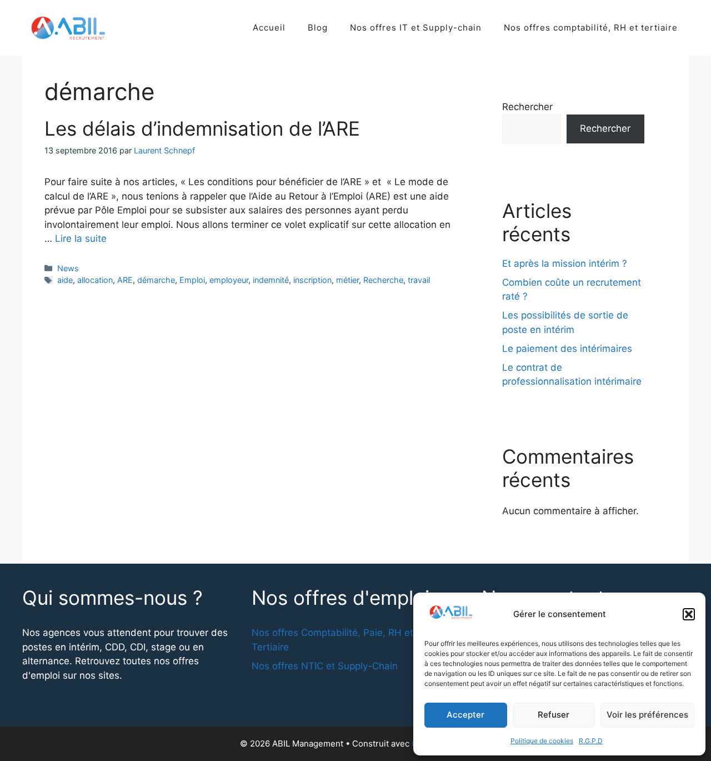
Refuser (553, 714)
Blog (318, 27)
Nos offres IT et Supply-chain (416, 27)
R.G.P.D (591, 741)
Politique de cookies (541, 741)
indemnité (271, 280)
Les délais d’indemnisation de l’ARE (202, 128)
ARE (125, 280)
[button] (688, 614)
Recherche (383, 280)
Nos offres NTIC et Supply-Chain (325, 666)
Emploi (192, 280)
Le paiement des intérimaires (567, 348)
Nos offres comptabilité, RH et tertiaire (591, 27)
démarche (156, 280)
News (68, 268)
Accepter (465, 714)
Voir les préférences (647, 714)
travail (419, 280)
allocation (95, 280)
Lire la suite (81, 238)
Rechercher (527, 106)
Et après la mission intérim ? (564, 263)
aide (65, 280)
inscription (312, 280)
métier (347, 280)
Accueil (269, 27)
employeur (228, 280)
